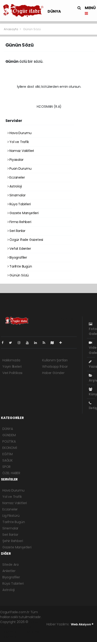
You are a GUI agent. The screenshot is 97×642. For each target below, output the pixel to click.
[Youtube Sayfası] (29, 342)
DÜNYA (54, 11)
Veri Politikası (12, 373)
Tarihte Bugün (20, 266)
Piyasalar (15, 159)
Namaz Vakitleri (21, 150)
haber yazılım (31, 631)
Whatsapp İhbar (55, 366)
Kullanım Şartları (55, 360)
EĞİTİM (7, 454)
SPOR (6, 466)
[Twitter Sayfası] (12, 342)
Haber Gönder (53, 373)
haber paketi (22, 626)
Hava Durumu (20, 133)
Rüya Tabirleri (19, 204)
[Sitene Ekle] (62, 342)
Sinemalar (10, 528)
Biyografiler (17, 257)
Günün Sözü (18, 275)
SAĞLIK (7, 460)
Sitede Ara (10, 564)
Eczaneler (16, 177)
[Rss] (46, 342)
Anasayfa (11, 29)
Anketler (8, 571)
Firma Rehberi (19, 222)
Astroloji (15, 186)
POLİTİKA (9, 441)
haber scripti (10, 631)
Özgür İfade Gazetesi (25, 239)
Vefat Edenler (19, 248)
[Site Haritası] (54, 342)
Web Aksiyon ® (82, 624)
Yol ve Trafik (18, 141)
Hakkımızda (11, 360)
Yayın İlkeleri (11, 366)
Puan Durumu (20, 168)
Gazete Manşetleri (23, 213)
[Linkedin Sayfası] (37, 342)
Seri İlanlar (16, 230)
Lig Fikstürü (11, 515)
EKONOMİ (9, 447)
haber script (9, 636)
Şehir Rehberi (12, 541)
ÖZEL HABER (11, 473)
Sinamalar (16, 195)
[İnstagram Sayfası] (21, 342)
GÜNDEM (9, 435)
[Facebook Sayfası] (4, 342)
